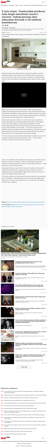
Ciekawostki (27, 5)
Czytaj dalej (24, 367)
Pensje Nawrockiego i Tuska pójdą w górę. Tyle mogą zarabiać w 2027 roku (19, 400)
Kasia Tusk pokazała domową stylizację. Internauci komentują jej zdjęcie (25, 202)
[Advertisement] (24, 149)
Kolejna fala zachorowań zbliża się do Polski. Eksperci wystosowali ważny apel (20, 428)
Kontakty (19, 443)
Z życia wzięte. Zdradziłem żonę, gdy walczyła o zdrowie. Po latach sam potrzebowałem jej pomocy (24, 414)
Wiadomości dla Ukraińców (36, 5)
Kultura (21, 5)
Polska (16, 5)
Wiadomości (12, 5)
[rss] (42, 2)
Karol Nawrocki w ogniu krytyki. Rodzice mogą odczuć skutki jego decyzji (19, 405)
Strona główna (4, 5)
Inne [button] (45, 5)
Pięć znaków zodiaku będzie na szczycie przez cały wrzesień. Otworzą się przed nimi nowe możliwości (25, 403)
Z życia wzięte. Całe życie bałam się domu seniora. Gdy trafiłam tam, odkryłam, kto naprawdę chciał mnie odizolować (24, 422)
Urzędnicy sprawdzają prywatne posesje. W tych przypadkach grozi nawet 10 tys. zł (21, 397)
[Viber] (7, 25)
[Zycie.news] (5, 2)
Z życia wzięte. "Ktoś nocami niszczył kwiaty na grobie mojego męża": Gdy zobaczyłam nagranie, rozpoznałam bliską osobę (24, 392)
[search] (46, 2)
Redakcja (42, 441)
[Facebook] (3, 25)
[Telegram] (5, 25)
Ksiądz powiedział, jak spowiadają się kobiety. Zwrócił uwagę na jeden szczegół (20, 408)
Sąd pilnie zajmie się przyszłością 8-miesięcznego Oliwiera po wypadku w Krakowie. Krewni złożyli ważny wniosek (24, 418)
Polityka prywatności (26, 443)
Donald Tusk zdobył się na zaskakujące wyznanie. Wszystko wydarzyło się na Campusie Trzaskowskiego (25, 395)
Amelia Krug (8, 32)
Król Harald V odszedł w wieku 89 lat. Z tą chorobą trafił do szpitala (18, 431)
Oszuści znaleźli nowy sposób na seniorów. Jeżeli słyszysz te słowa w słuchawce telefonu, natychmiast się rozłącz (25, 425)
